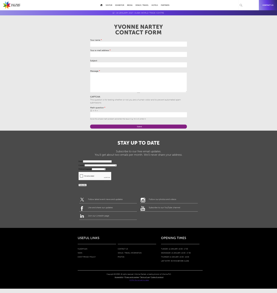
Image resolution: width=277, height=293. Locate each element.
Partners (165, 5)
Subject (93, 60)
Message (95, 71)
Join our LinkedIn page (98, 215)
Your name (96, 40)
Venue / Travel (142, 5)
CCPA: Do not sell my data (139, 280)
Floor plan (82, 249)
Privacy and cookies (132, 277)
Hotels (154, 5)
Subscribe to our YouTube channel (164, 207)
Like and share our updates (100, 207)
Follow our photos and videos (162, 199)
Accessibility (119, 277)
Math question (97, 107)
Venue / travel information (130, 253)
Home (101, 5)
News (80, 253)
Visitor (109, 5)
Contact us (268, 5)
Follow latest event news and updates (105, 199)
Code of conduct (157, 277)
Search (241, 5)
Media (129, 5)
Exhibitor (119, 5)
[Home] (12, 7)
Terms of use (145, 277)
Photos (121, 257)
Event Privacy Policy (87, 257)
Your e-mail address (100, 50)
